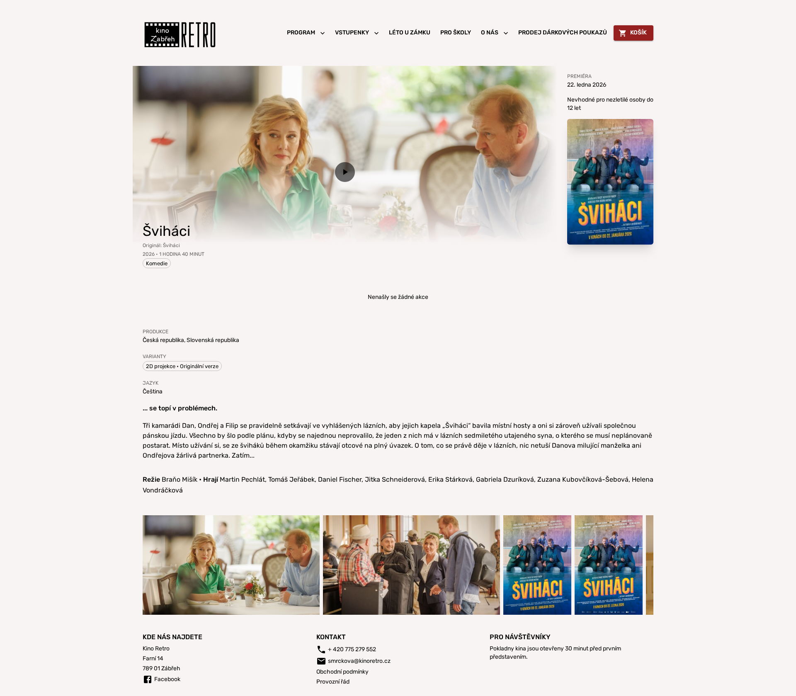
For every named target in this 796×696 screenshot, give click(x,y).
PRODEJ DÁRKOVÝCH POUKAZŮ (562, 32)
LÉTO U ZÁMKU (409, 32)
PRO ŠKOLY (455, 32)
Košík (638, 32)
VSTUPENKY (352, 32)
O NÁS (489, 32)
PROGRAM (301, 32)
